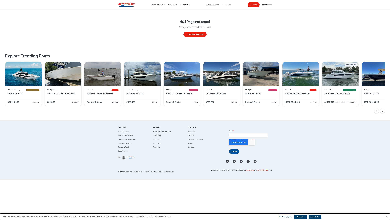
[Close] (387, 216)
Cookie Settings (169, 171)
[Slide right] (382, 111)
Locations (209, 4)
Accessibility (158, 171)
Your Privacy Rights (285, 217)
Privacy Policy (138, 171)
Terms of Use (148, 171)
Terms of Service (262, 170)
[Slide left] (376, 111)
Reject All (300, 217)
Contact (217, 4)
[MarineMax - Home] (126, 5)
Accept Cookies (315, 217)
